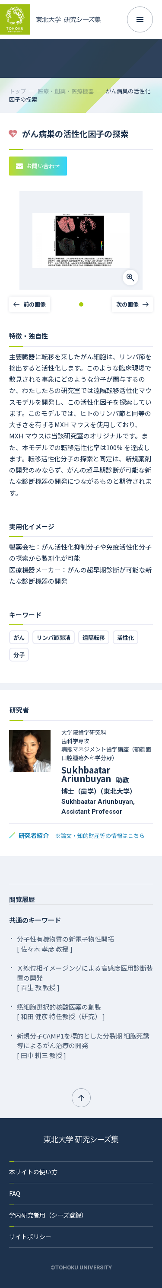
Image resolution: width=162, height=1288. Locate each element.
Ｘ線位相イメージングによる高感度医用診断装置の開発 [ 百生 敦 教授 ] (85, 977)
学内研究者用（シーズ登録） (48, 1215)
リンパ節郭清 (53, 637)
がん (19, 637)
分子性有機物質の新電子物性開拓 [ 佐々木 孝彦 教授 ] (65, 943)
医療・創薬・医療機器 (66, 91)
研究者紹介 (82, 835)
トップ (17, 91)
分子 (19, 655)
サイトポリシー (30, 1236)
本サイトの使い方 (33, 1171)
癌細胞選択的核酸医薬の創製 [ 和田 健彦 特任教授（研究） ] (61, 1011)
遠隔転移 (94, 637)
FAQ (14, 1193)
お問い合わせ (43, 166)
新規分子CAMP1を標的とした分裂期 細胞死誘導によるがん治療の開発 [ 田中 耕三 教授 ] (83, 1045)
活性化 (125, 637)
